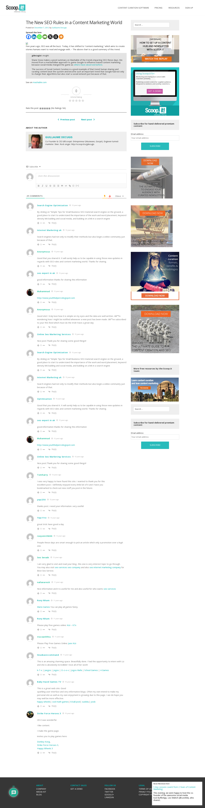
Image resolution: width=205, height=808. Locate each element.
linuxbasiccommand (48, 654)
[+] (77, 186)
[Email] (44, 36)
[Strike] (50, 185)
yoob (93, 701)
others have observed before (88, 64)
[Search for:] (151, 24)
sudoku (85, 701)
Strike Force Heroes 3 (49, 713)
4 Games (104, 670)
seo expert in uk (46, 273)
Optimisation (44, 398)
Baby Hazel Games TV (49, 681)
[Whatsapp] (39, 36)
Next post (86, 119)
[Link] (70, 185)
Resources (174, 7)
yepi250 (41, 499)
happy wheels (43, 701)
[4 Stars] (47, 108)
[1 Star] (40, 108)
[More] (61, 36)
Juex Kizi (72, 643)
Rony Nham (43, 600)
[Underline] (46, 185)
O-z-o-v (65, 670)
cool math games (60, 701)
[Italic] (42, 185)
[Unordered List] (58, 185)
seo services (110, 588)
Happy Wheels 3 (45, 748)
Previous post (67, 119)
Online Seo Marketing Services (54, 334)
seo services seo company (67, 567)
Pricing (158, 7)
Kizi (68, 625)
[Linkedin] (34, 36)
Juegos (47, 670)
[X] (50, 36)
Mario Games (43, 606)
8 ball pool (75, 701)
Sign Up (189, 7)
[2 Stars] (43, 108)
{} (73, 186)
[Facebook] (28, 36)
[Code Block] (66, 185)
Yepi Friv (41, 517)
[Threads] (55, 36)
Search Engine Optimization (52, 205)
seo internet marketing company (105, 567)
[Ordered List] (54, 185)
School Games (91, 670)
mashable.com (40, 82)
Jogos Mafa (76, 670)
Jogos (56, 670)
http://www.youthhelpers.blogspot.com (56, 297)
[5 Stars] (49, 108)
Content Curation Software (133, 7)
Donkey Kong (43, 741)
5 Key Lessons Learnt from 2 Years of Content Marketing (174, 788)
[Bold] (39, 185)
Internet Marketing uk (49, 230)
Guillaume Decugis (59, 27)
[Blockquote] (62, 185)
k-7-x (39, 670)
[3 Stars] (45, 108)
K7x (74, 625)
